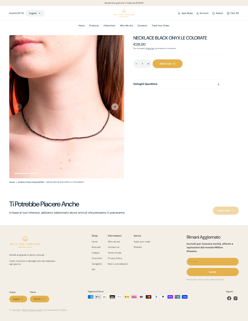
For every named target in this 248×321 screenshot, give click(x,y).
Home (12, 182)
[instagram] (235, 298)
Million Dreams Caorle (32, 310)
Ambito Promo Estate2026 (31, 182)
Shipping (150, 48)
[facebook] (229, 298)
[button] (202, 13)
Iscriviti (212, 272)
